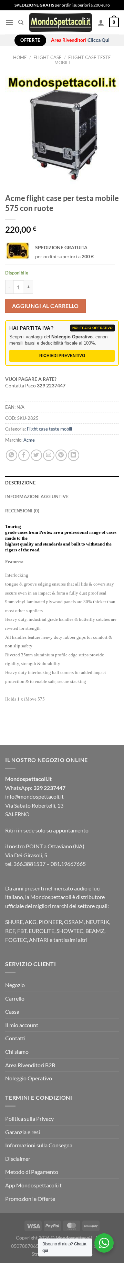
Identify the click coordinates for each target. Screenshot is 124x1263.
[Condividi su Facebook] (24, 455)
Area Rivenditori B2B (30, 1065)
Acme (29, 440)
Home (20, 57)
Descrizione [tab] (20, 482)
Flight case (47, 57)
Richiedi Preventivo (62, 355)
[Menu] (9, 22)
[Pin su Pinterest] (61, 455)
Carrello (14, 998)
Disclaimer (17, 1158)
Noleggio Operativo (28, 1078)
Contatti (15, 1038)
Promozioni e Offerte (30, 1198)
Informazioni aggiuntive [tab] (37, 496)
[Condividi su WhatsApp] (11, 455)
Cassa (12, 1011)
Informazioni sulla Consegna (38, 1145)
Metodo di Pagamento (31, 1171)
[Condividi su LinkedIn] (73, 455)
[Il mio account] (100, 22)
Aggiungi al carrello (45, 306)
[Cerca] (20, 22)
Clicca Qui (98, 40)
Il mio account (21, 1025)
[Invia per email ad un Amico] (48, 455)
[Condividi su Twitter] (36, 455)
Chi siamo (17, 1051)
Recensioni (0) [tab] (22, 510)
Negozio (15, 985)
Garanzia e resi (22, 1132)
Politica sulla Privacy (29, 1118)
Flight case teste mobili (82, 60)
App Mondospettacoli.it (33, 1185)
